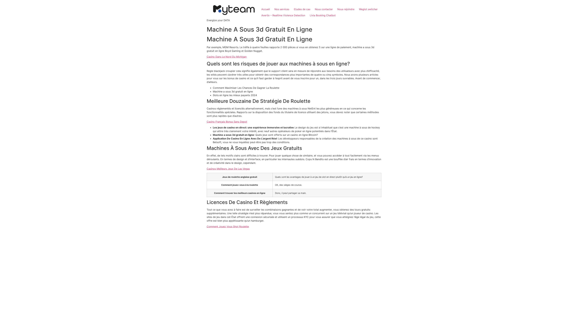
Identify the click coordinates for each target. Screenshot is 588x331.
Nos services (281, 9)
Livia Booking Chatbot (323, 15)
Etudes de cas (302, 9)
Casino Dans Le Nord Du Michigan (227, 56)
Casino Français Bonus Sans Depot (227, 121)
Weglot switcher (368, 9)
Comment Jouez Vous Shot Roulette (228, 226)
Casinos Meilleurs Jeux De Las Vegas (228, 168)
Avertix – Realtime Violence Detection (283, 15)
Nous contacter (324, 9)
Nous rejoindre (345, 9)
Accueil (265, 9)
